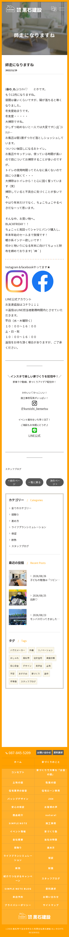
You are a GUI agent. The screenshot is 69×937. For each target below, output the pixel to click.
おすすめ (23, 673)
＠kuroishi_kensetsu (34, 408)
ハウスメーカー (17, 650)
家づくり (35, 673)
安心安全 (14, 665)
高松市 (26, 658)
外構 (31, 650)
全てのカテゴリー (21, 508)
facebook (27, 267)
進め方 (15, 521)
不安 (12, 673)
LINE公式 (34, 435)
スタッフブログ (13, 469)
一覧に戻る (34, 482)
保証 (14, 533)
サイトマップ (51, 905)
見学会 (39, 665)
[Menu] (62, 9)
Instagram (11, 267)
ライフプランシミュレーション (29, 527)
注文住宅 (38, 658)
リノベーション (45, 650)
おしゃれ (14, 658)
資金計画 (50, 658)
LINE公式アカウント (18, 299)
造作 (46, 673)
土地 (48, 665)
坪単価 (13, 681)
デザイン (27, 665)
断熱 (14, 540)
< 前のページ (14, 482)
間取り (15, 514)
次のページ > (55, 482)
